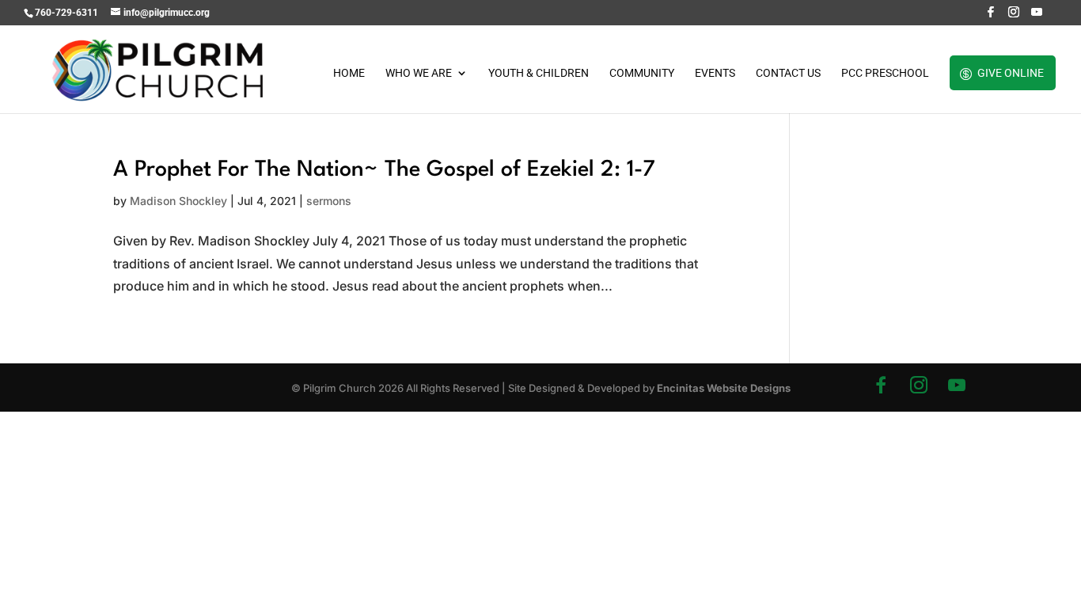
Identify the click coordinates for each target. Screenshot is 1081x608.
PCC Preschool (885, 73)
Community (641, 73)
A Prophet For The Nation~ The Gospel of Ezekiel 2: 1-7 (384, 170)
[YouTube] (1036, 16)
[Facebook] (990, 16)
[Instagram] (1013, 16)
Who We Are (418, 73)
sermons (328, 200)
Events (715, 73)
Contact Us (788, 73)
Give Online (1010, 72)
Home (349, 73)
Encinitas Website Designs (724, 388)
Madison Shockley (178, 200)
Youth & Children (538, 73)
